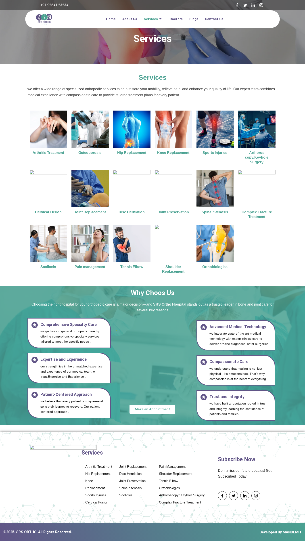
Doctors (176, 19)
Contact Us (214, 19)
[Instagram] (261, 5)
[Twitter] (245, 5)
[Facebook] (237, 5)
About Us (129, 19)
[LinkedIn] (253, 5)
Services (151, 19)
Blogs (193, 19)
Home (111, 19)
